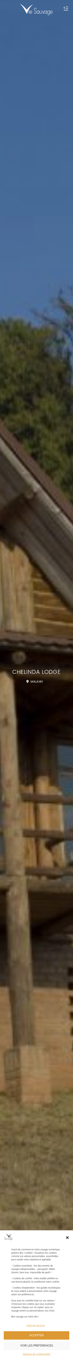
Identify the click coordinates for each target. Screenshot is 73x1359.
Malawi (37, 681)
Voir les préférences (36, 1345)
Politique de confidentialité (36, 1354)
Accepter (36, 1335)
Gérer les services (35, 1325)
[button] (67, 1237)
